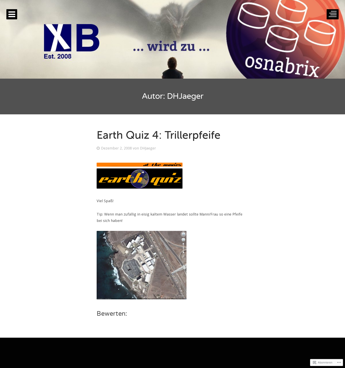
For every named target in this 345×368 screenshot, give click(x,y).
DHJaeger (148, 148)
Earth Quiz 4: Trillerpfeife (158, 135)
